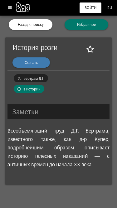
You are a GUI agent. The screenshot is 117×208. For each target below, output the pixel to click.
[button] (58, 111)
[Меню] (10, 8)
